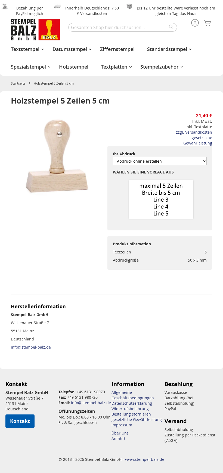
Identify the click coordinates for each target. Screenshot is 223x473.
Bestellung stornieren (131, 414)
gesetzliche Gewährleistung (197, 140)
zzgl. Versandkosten (194, 132)
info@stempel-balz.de (31, 347)
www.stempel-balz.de (144, 459)
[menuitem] (25, 49)
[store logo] (35, 29)
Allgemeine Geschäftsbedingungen (133, 395)
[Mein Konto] (195, 23)
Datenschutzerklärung (132, 403)
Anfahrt (118, 438)
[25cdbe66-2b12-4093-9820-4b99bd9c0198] (161, 200)
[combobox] (122, 27)
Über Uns (120, 433)
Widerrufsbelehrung (130, 408)
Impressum (122, 424)
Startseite (18, 83)
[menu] (111, 58)
